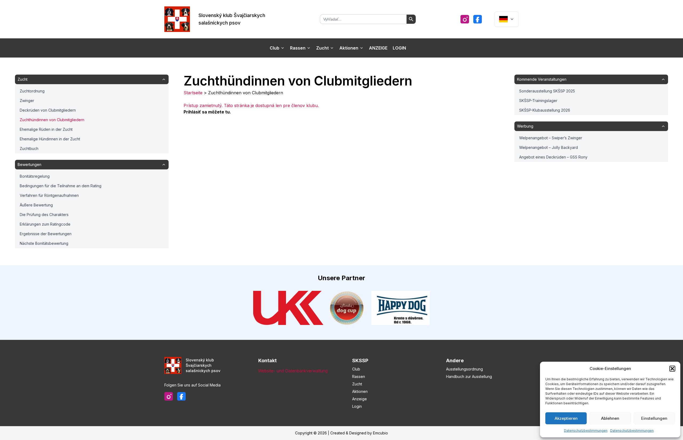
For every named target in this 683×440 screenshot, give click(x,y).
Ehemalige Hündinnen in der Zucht (50, 139)
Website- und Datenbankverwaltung (293, 370)
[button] (672, 368)
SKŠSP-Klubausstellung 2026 (544, 110)
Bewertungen (29, 164)
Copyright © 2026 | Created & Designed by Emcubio (341, 433)
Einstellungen (654, 418)
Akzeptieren (566, 418)
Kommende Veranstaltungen (541, 79)
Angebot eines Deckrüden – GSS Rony (553, 157)
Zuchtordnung (32, 91)
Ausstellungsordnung (464, 369)
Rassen (297, 48)
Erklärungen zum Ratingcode (45, 224)
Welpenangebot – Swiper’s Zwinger (550, 138)
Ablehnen (610, 418)
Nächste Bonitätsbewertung (44, 243)
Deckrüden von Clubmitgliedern (48, 110)
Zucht (322, 48)
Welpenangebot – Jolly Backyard (548, 147)
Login (399, 48)
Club (274, 48)
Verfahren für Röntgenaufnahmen (49, 195)
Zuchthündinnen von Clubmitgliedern (52, 119)
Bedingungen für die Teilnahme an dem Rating (60, 186)
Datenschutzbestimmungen (585, 431)
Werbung (525, 126)
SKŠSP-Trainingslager (538, 100)
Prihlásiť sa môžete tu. (207, 112)
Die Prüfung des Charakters (44, 214)
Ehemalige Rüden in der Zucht (46, 129)
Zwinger (27, 100)
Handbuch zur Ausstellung (469, 376)
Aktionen (348, 48)
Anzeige (378, 48)
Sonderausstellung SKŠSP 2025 (547, 91)
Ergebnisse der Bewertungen (46, 233)
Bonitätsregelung (35, 176)
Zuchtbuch (29, 148)
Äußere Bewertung (36, 205)
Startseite (193, 92)
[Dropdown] (507, 19)
